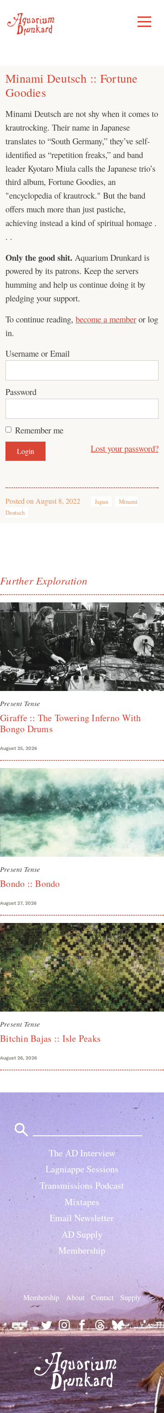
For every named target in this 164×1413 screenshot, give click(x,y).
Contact (102, 1297)
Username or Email (37, 353)
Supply (130, 1297)
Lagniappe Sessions (82, 1169)
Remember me (39, 430)
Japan (101, 501)
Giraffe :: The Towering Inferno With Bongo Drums (70, 723)
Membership (81, 1250)
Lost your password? (125, 448)
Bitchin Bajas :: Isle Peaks (50, 1038)
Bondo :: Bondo (30, 883)
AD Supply (82, 1234)
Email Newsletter (82, 1218)
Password (20, 391)
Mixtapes (82, 1202)
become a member (106, 319)
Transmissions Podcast (82, 1185)
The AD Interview (82, 1153)
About (75, 1297)
